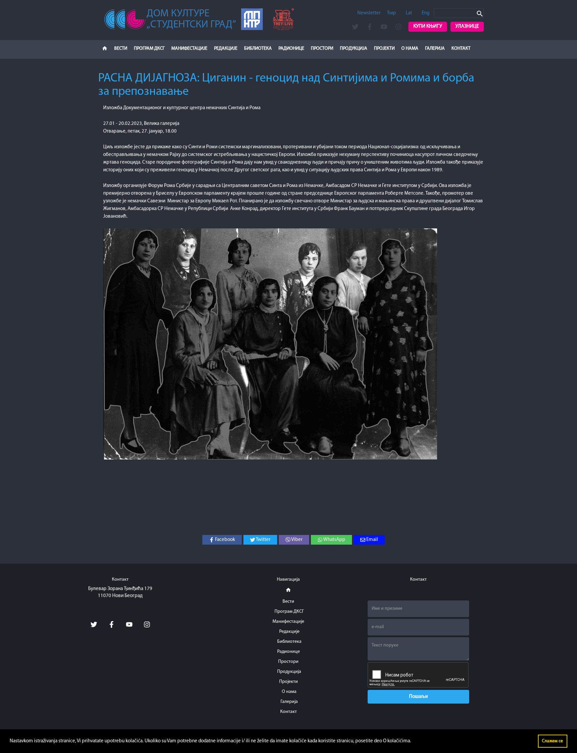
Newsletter (369, 13)
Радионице (291, 48)
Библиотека (258, 48)
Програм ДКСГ (149, 48)
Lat (409, 13)
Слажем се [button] (552, 741)
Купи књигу (427, 26)
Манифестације (189, 48)
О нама (409, 48)
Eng (425, 13)
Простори (322, 48)
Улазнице (467, 26)
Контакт (460, 48)
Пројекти (384, 48)
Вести (120, 48)
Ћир (391, 13)
